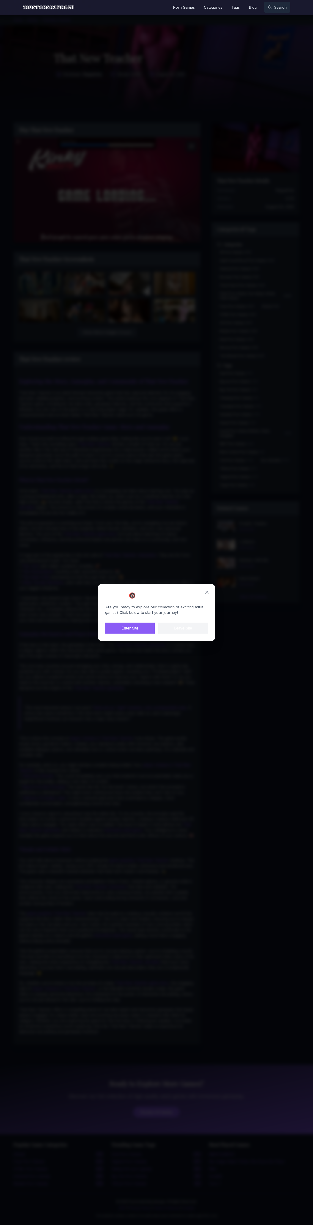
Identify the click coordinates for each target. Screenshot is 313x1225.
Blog (253, 7)
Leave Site (183, 628)
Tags (235, 7)
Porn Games (184, 7)
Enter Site (129, 628)
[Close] (206, 592)
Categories (213, 7)
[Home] (48, 7)
